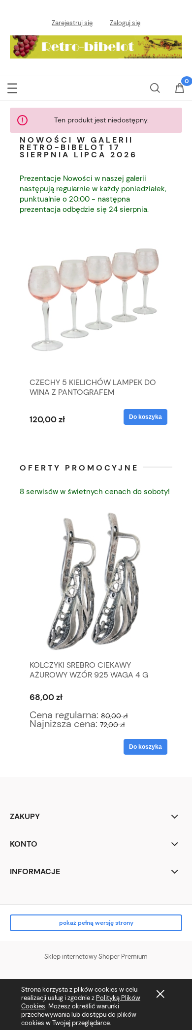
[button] (12, 87)
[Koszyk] (179, 94)
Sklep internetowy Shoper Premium (96, 956)
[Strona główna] (96, 45)
